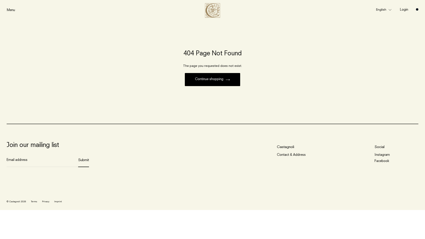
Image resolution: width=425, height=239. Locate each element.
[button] (384, 9)
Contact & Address (291, 155)
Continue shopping (209, 79)
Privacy (45, 201)
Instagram (382, 155)
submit (83, 160)
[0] (417, 9)
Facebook (382, 161)
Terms (34, 201)
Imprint (58, 201)
